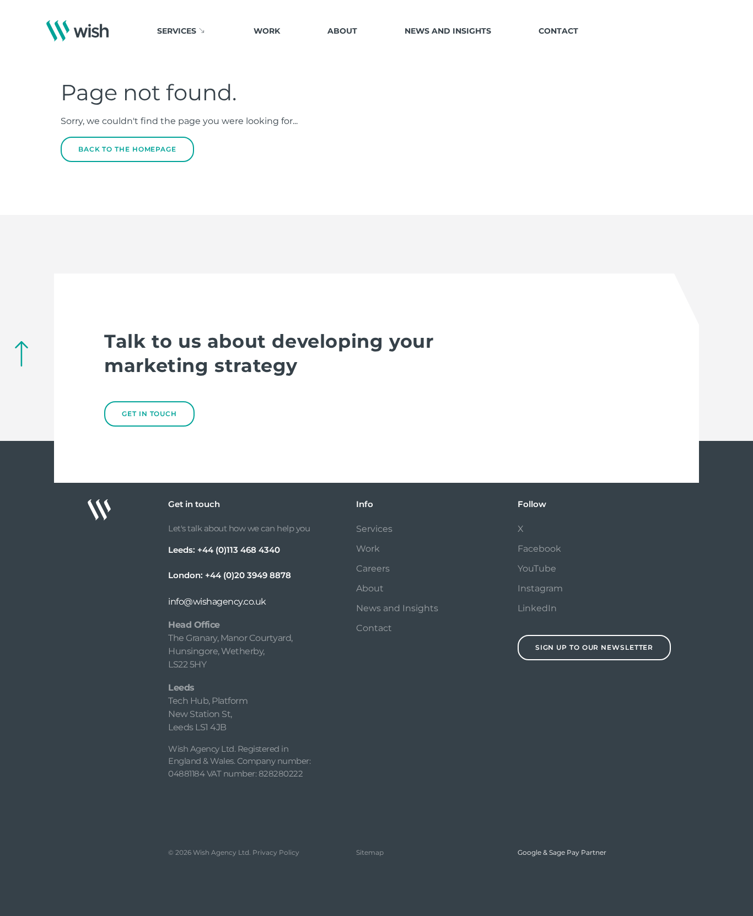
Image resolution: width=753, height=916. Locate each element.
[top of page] (21, 354)
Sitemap (370, 852)
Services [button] (176, 31)
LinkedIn (537, 608)
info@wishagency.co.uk (217, 601)
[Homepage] (77, 30)
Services (374, 529)
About (342, 31)
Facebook (539, 548)
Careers (373, 568)
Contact (558, 31)
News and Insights (448, 31)
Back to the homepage (127, 149)
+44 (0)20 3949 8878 (248, 575)
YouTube (537, 568)
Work (267, 31)
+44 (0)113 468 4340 (238, 550)
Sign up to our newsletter (594, 647)
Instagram (540, 588)
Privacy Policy (275, 852)
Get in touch (149, 413)
